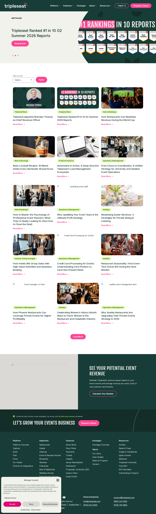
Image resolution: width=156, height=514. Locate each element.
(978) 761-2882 (120, 505)
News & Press (125, 448)
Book (15, 452)
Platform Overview (21, 445)
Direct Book (71, 445)
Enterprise (43, 466)
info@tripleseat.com (91, 501)
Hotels (42, 448)
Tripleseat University (128, 462)
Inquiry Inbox (72, 473)
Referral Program (100, 460)
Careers (95, 464)
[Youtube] (64, 497)
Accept (12, 504)
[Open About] (96, 5)
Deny (31, 504)
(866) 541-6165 (120, 501)
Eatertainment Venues (48, 476)
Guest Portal (71, 476)
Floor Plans (71, 448)
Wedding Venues (46, 473)
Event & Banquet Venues (50, 455)
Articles (122, 445)
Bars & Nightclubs (47, 469)
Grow (15, 459)
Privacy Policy (36, 509)
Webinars (123, 459)
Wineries (43, 462)
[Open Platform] (59, 5)
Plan (15, 455)
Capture (16, 448)
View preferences (50, 504)
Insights (69, 459)
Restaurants (44, 445)
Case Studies (97, 457)
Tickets (69, 455)
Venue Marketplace (74, 462)
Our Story (96, 453)
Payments (70, 452)
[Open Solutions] (72, 5)
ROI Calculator (125, 469)
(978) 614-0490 (90, 505)
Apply (41, 80)
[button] (58, 480)
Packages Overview (100, 445)
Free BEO (123, 466)
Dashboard (70, 466)
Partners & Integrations (23, 466)
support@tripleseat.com (124, 497)
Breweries (43, 459)
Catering (43, 452)
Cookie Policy (25, 509)
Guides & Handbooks (128, 452)
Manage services (10, 498)
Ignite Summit (125, 455)
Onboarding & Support (129, 473)
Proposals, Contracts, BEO (77, 469)
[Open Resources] (110, 5)
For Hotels (17, 462)
